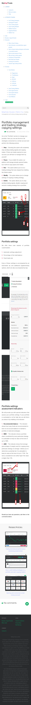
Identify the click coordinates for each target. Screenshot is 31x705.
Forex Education (12, 94)
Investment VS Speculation (14, 57)
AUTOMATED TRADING (10, 17)
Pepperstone (15, 73)
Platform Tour (11, 32)
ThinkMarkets (15, 75)
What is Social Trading (13, 43)
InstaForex (14, 85)
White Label (4, 623)
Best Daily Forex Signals (14, 59)
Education (7, 40)
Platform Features (12, 28)
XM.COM (14, 79)
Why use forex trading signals (15, 55)
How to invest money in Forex (15, 53)
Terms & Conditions (20, 621)
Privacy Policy (18, 623)
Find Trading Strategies (14, 20)
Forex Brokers (12, 70)
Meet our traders (12, 12)
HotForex (14, 81)
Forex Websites (12, 96)
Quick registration (9, 102)
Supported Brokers (13, 30)
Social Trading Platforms (14, 88)
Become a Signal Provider (10, 38)
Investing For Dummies (14, 61)
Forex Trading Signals (13, 24)
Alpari (13, 77)
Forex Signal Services (13, 90)
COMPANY (7, 7)
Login (6, 100)
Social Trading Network (14, 26)
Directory (7, 66)
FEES (6, 36)
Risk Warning (18, 625)
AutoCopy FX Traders (13, 22)
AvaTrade (14, 83)
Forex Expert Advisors (13, 92)
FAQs (10, 14)
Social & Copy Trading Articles (15, 63)
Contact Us (11, 10)
